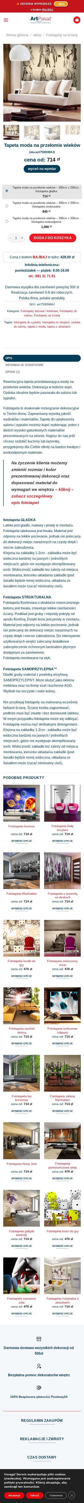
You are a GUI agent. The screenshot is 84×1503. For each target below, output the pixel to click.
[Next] (74, 82)
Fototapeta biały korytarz (62, 828)
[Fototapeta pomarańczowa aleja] (62, 1140)
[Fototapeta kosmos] (21, 803)
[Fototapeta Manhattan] (21, 870)
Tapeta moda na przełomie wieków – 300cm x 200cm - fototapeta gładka (46, 189)
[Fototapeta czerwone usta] (21, 1275)
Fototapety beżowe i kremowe (39, 311)
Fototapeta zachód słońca (21, 1030)
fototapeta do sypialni (27, 322)
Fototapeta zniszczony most (62, 963)
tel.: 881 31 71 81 (42, 276)
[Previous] (10, 82)
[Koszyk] (76, 20)
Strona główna (17, 35)
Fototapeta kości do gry (63, 1231)
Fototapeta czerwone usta (21, 1300)
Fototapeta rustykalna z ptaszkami (63, 1300)
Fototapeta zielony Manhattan (62, 1098)
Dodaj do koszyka (53, 238)
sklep (37, 35)
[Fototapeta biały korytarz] (62, 803)
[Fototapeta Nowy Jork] (21, 1140)
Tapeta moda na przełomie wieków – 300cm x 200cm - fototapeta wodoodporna (46, 220)
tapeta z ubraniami (58, 326)
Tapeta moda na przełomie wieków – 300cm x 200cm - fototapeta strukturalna (46, 204)
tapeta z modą (36, 326)
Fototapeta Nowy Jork (22, 1163)
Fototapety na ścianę (62, 35)
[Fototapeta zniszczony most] (62, 938)
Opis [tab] (8, 358)
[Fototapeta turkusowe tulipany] (62, 1005)
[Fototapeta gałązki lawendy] (21, 1208)
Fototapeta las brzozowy (21, 1098)
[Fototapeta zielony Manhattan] (62, 1073)
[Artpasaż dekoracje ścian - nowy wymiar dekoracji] (41, 20)
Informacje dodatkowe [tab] (24, 365)
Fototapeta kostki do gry (22, 963)
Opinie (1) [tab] (12, 372)
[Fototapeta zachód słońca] (21, 1005)
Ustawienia (56, 1495)
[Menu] (5, 20)
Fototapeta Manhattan (21, 893)
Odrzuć (34, 1495)
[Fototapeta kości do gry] (62, 1208)
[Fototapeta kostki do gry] (21, 938)
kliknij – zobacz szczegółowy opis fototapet (42, 496)
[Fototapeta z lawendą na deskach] (62, 870)
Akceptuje (14, 1495)
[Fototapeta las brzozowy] (21, 1073)
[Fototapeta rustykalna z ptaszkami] (62, 1275)
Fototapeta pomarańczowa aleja (62, 1165)
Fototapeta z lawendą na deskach (62, 895)
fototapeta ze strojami (55, 322)
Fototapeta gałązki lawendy (21, 1233)
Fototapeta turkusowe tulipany (62, 1030)
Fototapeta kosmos (21, 826)
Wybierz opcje (21, 841)
